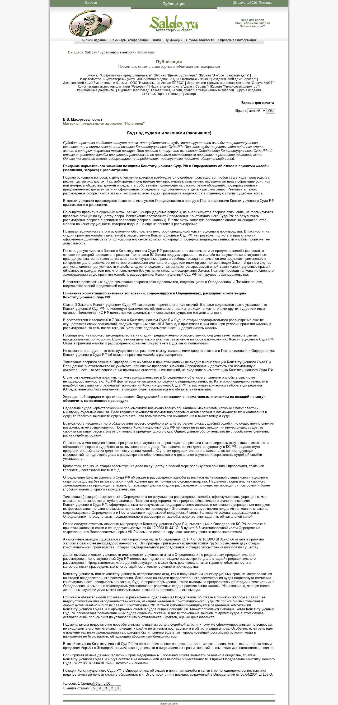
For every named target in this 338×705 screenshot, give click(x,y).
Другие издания (249, 90)
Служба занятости (200, 40)
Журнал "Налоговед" (133, 90)
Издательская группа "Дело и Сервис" (179, 86)
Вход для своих (252, 19)
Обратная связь (169, 703)
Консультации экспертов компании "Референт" (113, 86)
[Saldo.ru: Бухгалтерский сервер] (173, 31)
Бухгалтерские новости (117, 52)
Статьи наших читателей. (215, 90)
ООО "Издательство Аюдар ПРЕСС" (157, 83)
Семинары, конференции (129, 40)
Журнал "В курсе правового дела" (224, 75)
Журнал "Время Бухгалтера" (175, 75)
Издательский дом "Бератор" (234, 79)
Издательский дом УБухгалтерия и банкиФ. (95, 83)
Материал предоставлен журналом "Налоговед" (104, 123)
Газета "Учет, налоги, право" (172, 90)
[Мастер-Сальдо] (91, 35)
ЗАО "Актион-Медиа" (152, 79)
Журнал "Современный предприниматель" (119, 75)
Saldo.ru (91, 2)
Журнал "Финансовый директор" (234, 86)
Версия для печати (257, 103)
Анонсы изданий (94, 40)
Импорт (190, 94)
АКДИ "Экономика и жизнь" (190, 79)
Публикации (173, 40)
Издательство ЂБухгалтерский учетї (107, 79)
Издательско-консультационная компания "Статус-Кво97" (230, 83)
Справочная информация (237, 40)
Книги (156, 40)
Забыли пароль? (252, 26)
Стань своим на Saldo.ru (252, 23)
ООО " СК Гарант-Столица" (162, 94)
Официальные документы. (95, 90)
